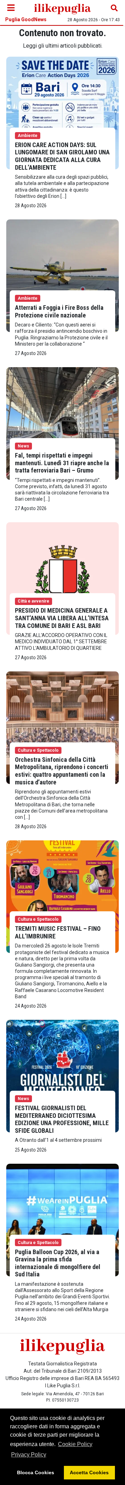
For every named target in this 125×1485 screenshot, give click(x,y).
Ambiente (28, 135)
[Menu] (10, 8)
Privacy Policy (28, 1455)
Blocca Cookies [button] (35, 1472)
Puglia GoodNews (26, 19)
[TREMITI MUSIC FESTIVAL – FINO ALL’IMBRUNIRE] (62, 896)
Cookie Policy (75, 1444)
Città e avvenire (33, 601)
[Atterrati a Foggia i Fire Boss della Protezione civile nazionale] (62, 275)
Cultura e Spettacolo (38, 750)
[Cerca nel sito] (114, 8)
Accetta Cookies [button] (89, 1472)
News (23, 446)
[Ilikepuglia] (62, 8)
